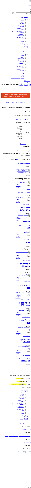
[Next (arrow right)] (28, 487)
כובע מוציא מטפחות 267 (25, 209)
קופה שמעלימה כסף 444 (23, 163)
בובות (23, 38)
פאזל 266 (26, 243)
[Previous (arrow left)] (30, 487)
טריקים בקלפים (20, 25)
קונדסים (22, 26)
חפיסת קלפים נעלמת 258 (24, 304)
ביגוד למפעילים (20, 37)
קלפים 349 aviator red (24, 172)
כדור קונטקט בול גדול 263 (23, 340)
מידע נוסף (23, 185)
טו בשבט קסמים (27, 429)
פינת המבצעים (20, 28)
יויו (23, 40)
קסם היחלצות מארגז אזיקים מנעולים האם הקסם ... (18, 436)
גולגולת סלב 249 (23, 192)
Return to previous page (25, 85)
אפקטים (22, 32)
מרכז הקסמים (24, 17)
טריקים (22, 20)
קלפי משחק (21, 34)
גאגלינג (22, 29)
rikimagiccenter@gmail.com (18, 384)
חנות (26, 19)
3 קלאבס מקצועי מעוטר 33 (23, 265)
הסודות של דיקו (24, 47)
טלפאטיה (22, 23)
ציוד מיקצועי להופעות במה (17, 31)
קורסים (22, 41)
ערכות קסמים (20, 35)
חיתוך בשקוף (27, 442)
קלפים (22, 22)
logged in (18, 159)
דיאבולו (22, 43)
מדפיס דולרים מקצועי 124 (24, 359)
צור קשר (25, 46)
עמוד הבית (28, 84)
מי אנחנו (26, 44)
